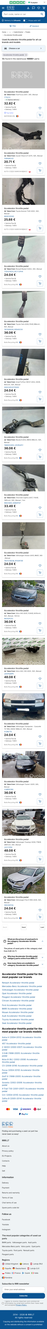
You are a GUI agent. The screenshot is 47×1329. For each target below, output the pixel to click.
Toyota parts (7, 1250)
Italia (36, 1273)
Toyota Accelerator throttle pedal (18, 1019)
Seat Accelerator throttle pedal (16, 1023)
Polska (8, 1273)
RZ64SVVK (18, 329)
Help (4, 1166)
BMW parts (7, 1242)
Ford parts (18, 1250)
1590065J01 (9, 158)
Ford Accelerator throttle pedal (16, 1005)
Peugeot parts (8, 1254)
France (18, 1273)
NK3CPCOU (8, 619)
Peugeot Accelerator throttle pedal (18, 997)
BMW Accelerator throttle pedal (17, 1008)
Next (24, 927)
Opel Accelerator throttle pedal (17, 993)
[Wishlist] (39, 8)
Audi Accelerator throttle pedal (16, 1016)
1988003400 (9, 445)
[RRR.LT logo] (11, 8)
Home (4, 32)
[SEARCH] (42, 14)
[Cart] (44, 8)
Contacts (5, 1161)
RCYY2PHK (18, 271)
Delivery (5, 1183)
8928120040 (9, 216)
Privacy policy (8, 1151)
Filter (14, 26)
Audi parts (32, 1242)
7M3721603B (9, 561)
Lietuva (26, 1264)
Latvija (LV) (34, 1268)
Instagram (6, 1229)
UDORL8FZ (19, 445)
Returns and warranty (11, 1193)
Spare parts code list (10, 1208)
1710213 (7, 97)
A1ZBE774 (8, 732)
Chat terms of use (9, 1203)
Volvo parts (26, 1246)
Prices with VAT (34, 21)
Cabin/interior (18, 32)
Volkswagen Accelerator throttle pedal (20, 990)
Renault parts (28, 1250)
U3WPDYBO (8, 789)
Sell (3, 1171)
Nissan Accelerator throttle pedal (17, 1012)
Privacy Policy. (21, 1305)
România (8, 1278)
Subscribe (23, 1296)
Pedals (27, 32)
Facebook (6, 1219)
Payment (5, 1188)
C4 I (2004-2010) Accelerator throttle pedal (23, 1095)
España (8, 1268)
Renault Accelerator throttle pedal (18, 982)
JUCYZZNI (8, 847)
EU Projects (6, 1156)
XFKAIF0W (19, 561)
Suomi (27, 1273)
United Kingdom (11, 1264)
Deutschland (21, 1268)
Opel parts (35, 1246)
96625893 (8, 503)
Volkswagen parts (19, 1242)
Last (42, 927)
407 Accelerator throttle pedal (16, 1043)
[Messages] (33, 8)
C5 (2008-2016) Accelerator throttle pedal (22, 1065)
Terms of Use (7, 1198)
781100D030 (9, 329)
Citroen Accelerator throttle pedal (18, 1000)
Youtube (5, 1224)
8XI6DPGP (17, 503)
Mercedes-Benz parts (11, 1246)
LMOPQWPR (9, 674)
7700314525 (9, 271)
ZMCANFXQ (8, 905)
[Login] (28, 8)
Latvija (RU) (38, 1264)
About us (5, 1146)
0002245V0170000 (11, 387)
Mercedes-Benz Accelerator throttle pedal (22, 986)
